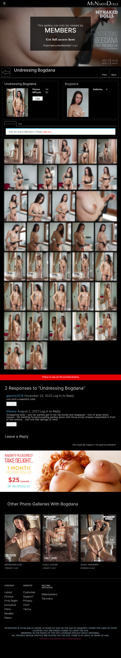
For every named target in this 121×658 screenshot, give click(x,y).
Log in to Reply (63, 395)
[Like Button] (11, 404)
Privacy (27, 600)
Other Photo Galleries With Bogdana (42, 503)
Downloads (10, 124)
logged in (91, 444)
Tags (20, 124)
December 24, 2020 (38, 395)
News (8, 617)
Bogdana (71, 84)
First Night (11, 600)
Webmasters (49, 594)
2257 (26, 604)
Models (8, 613)
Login (75, 45)
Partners (47, 598)
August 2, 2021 (28, 411)
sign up (47, 131)
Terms (27, 609)
